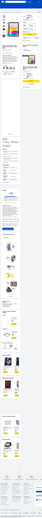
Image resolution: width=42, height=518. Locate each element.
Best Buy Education (27, 491)
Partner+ (25, 494)
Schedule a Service (15, 488)
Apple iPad (17, 12)
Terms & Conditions (6, 513)
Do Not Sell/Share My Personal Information (26, 513)
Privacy (10, 512)
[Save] (38, 34)
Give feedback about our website (14, 509)
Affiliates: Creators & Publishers (28, 488)
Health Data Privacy (20, 513)
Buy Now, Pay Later (4, 503)
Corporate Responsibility (27, 501)
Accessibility (2, 512)
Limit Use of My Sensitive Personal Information (33, 513)
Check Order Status (4, 485)
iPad (20, 12)
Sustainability (26, 503)
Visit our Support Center (16, 485)
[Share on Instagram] (39, 500)
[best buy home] (3, 2)
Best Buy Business (26, 493)
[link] (8, 229)
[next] (18, 68)
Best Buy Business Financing (5, 504)
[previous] (3, 68)
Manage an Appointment (16, 490)
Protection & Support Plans (16, 491)
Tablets (13, 12)
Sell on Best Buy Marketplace (28, 485)
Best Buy (2, 12)
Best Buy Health (26, 490)
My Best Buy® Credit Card (5, 498)
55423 (30, 31)
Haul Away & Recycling (15, 493)
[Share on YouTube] (37, 500)
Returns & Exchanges (4, 488)
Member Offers (14, 501)
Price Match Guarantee (4, 490)
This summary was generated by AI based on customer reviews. (10, 216)
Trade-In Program (3, 493)
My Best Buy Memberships (16, 498)
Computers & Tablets (8, 12)
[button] (38, 17)
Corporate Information (27, 498)
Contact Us (14, 494)
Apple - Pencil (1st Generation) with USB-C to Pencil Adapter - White (14, 318)
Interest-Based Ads (12, 513)
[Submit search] (25, 2)
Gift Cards (2, 494)
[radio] (26, 27)
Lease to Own (3, 501)
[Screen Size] (8, 167)
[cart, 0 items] (39, 1)
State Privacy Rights (16, 513)
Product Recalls (3, 491)
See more (3, 62)
